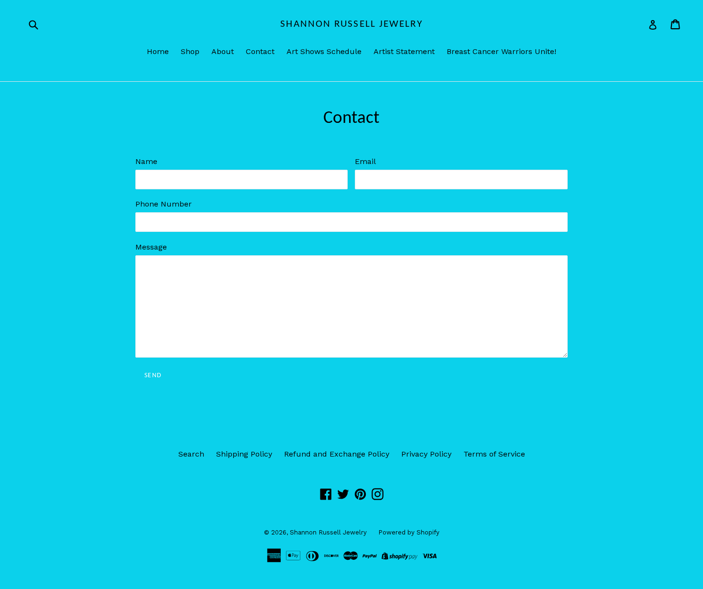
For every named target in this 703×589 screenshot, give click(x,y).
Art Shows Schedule (324, 51)
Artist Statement (404, 51)
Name (146, 161)
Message (151, 246)
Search (191, 453)
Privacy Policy (426, 453)
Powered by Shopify (408, 532)
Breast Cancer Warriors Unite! (501, 51)
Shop (190, 51)
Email (365, 161)
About (222, 51)
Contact (260, 51)
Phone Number (163, 203)
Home (158, 51)
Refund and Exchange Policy (336, 453)
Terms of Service (494, 453)
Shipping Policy (244, 453)
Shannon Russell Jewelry (351, 24)
